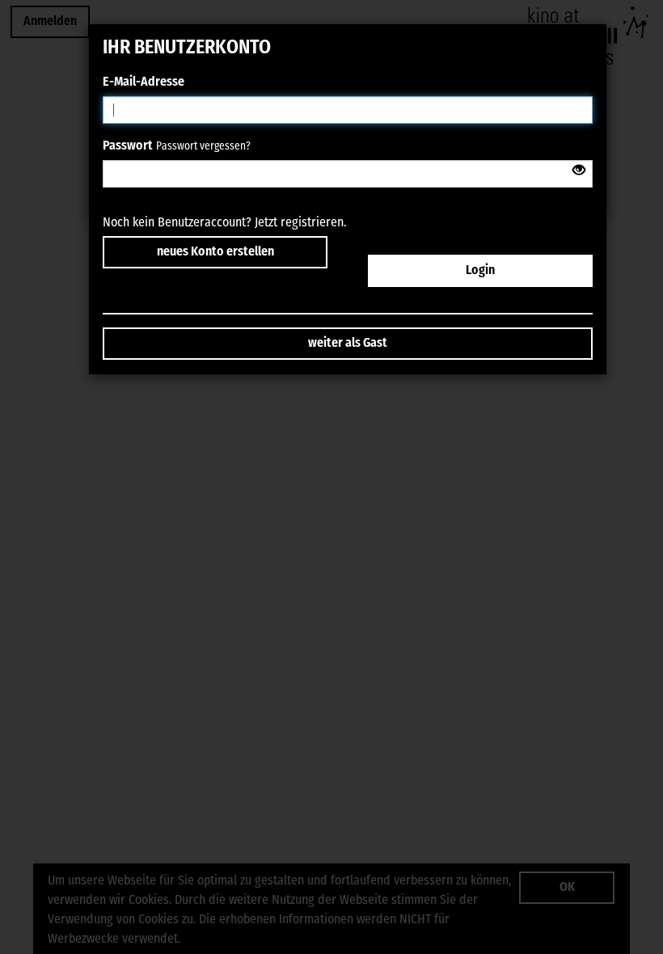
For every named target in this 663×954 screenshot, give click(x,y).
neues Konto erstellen (215, 252)
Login (480, 270)
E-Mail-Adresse (143, 82)
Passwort (128, 146)
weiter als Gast (347, 343)
